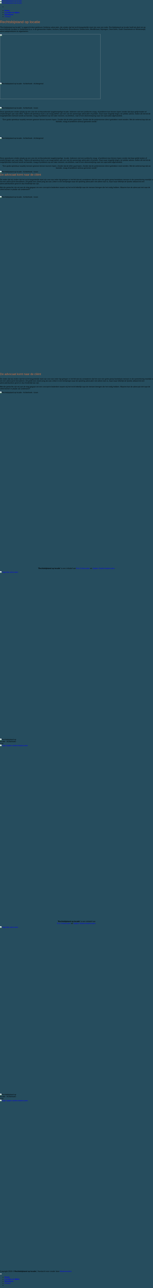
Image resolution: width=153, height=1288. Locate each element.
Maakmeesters (66, 1271)
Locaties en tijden (11, 13)
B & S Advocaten (83, 568)
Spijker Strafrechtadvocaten (104, 568)
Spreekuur (8, 15)
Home (7, 10)
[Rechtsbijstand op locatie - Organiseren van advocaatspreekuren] (11, 2)
